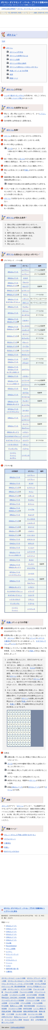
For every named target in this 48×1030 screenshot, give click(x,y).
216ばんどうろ (13, 367)
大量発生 (7, 641)
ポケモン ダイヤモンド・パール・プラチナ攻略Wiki (24, 2)
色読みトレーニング (21, 1017)
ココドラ (25, 440)
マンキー (25, 401)
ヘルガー (25, 359)
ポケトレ (11, 35)
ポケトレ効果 (15, 59)
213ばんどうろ (13, 355)
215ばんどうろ (13, 362)
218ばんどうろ (13, 376)
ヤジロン (25, 307)
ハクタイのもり (12, 444)
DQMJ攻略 (31, 997)
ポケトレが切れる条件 (18, 63)
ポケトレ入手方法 (16, 52)
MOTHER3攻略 (29, 1006)
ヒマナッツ (25, 290)
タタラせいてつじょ (13, 302)
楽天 (32, 1020)
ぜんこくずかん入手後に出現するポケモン (20, 835)
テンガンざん (13, 448)
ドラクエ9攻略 (37, 1003)
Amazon (26, 1020)
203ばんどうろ (13, 283)
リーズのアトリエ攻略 (17, 995)
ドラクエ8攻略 (25, 1003)
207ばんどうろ (13, 313)
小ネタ (8, 966)
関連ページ (14, 78)
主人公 (10, 148)
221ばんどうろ (13, 381)
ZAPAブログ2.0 (7, 1017)
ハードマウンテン (13, 412)
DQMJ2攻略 (40, 997)
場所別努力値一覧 (12, 969)
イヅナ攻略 (10, 1014)
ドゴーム (25, 448)
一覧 (8, 13)
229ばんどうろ (13, 426)
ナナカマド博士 (17, 98)
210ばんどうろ (12, 329)
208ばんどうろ (13, 319)
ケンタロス (25, 326)
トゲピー (25, 432)
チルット (25, 342)
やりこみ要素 (10, 949)
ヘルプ (24, 13)
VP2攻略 (41, 995)
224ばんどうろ (13, 395)
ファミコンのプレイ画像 (13, 1020)
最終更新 (14, 13)
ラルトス (25, 282)
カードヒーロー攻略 (35, 1014)
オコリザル (25, 405)
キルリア (25, 286)
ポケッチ (5, 806)
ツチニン (25, 444)
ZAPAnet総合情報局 (9, 9)
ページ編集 (33, 13)
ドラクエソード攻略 (32, 1000)
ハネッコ (25, 299)
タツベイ (25, 334)
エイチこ (13, 458)
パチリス (41, 638)
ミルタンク (25, 330)
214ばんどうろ (13, 359)
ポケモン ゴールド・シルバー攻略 (13, 978)
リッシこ (13, 455)
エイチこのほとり (13, 372)
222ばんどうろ (13, 388)
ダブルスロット (10, 839)
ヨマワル (25, 393)
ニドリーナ (25, 380)
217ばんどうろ (13, 369)
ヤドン (25, 294)
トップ (3, 13)
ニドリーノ (25, 384)
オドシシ (25, 311)
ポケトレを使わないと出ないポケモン (24, 67)
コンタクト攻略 (21, 1014)
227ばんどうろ (13, 409)
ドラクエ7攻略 (14, 1003)
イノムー (31, 547)
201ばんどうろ (13, 272)
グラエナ (25, 363)
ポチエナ (31, 543)
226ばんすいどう (13, 404)
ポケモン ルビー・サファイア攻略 (20, 989)
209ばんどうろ (13, 327)
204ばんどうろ (12, 285)
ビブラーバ (25, 420)
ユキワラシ (25, 369)
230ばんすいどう (13, 432)
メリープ (25, 436)
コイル (13, 644)
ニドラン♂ (25, 274)
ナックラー (25, 416)
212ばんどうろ (12, 346)
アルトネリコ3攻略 (26, 992)
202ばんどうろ (13, 278)
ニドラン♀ (25, 270)
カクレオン (25, 338)
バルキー (25, 320)
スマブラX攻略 (31, 995)
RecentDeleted (11, 946)
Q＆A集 (8, 943)
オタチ (25, 278)
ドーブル (25, 346)
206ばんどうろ (13, 307)
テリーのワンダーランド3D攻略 (13, 1000)
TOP (3, 41)
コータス (25, 410)
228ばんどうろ (13, 418)
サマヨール (25, 397)
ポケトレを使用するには (19, 56)
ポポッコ (25, 303)
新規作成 (41, 13)
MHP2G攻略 (27, 1008)
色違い (26, 170)
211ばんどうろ (12, 322)
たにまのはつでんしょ (13, 436)
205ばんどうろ (12, 294)
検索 (19, 13)
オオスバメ (25, 355)
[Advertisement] (24, 21)
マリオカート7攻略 (15, 1008)
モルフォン (25, 428)
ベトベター (25, 350)
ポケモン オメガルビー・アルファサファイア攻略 (25, 981)
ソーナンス (25, 455)
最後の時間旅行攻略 (30, 1011)
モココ (25, 388)
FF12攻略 (5, 1006)
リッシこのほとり (13, 384)
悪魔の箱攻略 (17, 1011)
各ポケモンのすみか (11, 851)
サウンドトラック (12, 954)
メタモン (25, 376)
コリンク (32, 638)
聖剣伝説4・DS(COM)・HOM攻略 (14, 997)
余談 (11, 74)
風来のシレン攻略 (16, 1006)
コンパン (25, 424)
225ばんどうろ (13, 401)
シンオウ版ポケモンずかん (14, 95)
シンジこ (13, 453)
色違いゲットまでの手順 (19, 71)
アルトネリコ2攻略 (11, 992)
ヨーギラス (25, 315)
